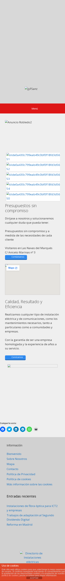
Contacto (12, 469)
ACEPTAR (34, 578)
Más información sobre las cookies (29, 484)
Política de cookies (19, 479)
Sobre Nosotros (17, 459)
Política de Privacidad (21, 474)
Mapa (10, 464)
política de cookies (10, 575)
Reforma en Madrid (19, 524)
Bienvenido (14, 454)
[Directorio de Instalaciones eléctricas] (32, 562)
